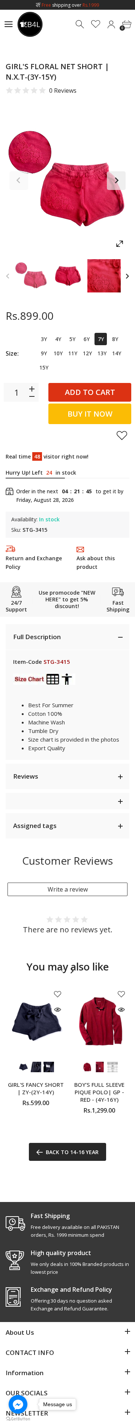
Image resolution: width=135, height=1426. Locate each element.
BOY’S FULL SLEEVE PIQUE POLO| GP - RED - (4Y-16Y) (99, 1092)
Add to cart (90, 392)
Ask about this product (95, 562)
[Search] (80, 24)
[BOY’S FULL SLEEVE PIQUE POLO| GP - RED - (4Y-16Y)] (99, 1021)
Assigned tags (35, 825)
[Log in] (111, 24)
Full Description (37, 636)
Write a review (68, 889)
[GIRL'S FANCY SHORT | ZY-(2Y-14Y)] (36, 1021)
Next (116, 180)
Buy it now (90, 414)
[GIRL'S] (31, 275)
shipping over (70, 5)
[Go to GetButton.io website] (18, 1418)
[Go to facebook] (18, 1404)
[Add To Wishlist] (121, 435)
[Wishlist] (96, 24)
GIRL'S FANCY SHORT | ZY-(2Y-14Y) (36, 1088)
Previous (18, 180)
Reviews (25, 776)
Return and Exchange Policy (34, 562)
